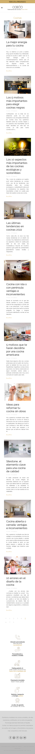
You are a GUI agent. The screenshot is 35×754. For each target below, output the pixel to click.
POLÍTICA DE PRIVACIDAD (10, 750)
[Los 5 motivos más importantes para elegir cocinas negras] (17, 85)
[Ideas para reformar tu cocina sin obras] (17, 392)
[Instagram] (14, 738)
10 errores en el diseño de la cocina (15, 581)
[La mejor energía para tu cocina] (17, 29)
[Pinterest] (17, 738)
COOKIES (29, 750)
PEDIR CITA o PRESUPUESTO (17, 1)
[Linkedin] (21, 738)
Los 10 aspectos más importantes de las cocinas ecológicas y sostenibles (16, 166)
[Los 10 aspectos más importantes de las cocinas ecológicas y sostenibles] (17, 147)
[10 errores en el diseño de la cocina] (17, 565)
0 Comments (14, 49)
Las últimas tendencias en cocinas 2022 (15, 226)
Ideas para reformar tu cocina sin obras (16, 408)
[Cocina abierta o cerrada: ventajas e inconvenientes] (17, 509)
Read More (9, 71)
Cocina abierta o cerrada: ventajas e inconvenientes (16, 525)
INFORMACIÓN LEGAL (21, 750)
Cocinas (8, 49)
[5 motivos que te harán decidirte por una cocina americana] (17, 332)
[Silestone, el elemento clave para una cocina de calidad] (17, 449)
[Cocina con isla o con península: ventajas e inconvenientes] (17, 270)
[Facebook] (10, 738)
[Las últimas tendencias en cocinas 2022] (17, 210)
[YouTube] (24, 738)
